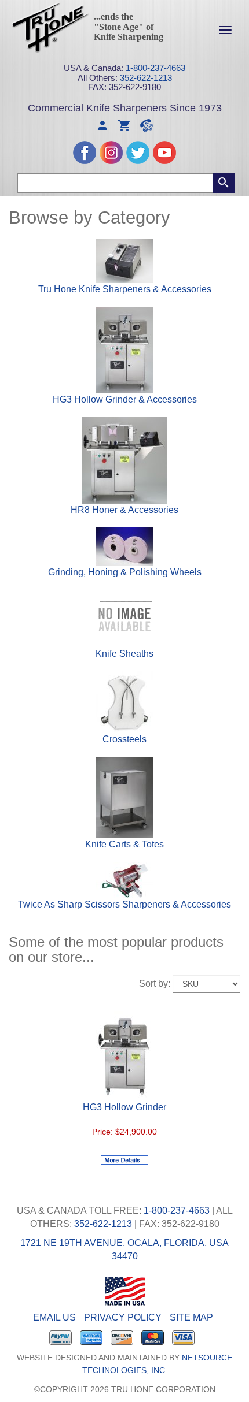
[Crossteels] (124, 701)
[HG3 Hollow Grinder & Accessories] (124, 349)
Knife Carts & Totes (124, 844)
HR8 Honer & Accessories (124, 510)
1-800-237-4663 (155, 68)
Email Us (54, 1317)
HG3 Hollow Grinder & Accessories (125, 399)
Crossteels (124, 739)
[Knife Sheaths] (124, 618)
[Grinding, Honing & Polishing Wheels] (124, 546)
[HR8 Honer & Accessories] (124, 459)
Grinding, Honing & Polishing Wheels (125, 572)
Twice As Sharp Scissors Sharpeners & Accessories (124, 904)
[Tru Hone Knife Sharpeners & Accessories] (124, 260)
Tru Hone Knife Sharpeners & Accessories (124, 289)
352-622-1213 (146, 78)
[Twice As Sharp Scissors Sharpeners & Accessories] (124, 879)
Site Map (191, 1317)
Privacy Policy (123, 1317)
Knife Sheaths (124, 654)
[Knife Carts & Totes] (124, 797)
